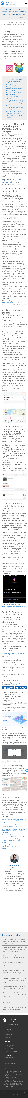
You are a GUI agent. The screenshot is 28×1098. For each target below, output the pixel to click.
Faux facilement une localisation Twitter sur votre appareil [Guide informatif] (14, 987)
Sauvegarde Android (9, 1063)
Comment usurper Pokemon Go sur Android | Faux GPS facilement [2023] (13, 956)
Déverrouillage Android (10, 1057)
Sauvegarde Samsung (9, 1043)
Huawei (16, 1074)
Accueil (3, 22)
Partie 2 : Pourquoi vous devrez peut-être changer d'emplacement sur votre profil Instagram (14, 87)
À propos (6, 1031)
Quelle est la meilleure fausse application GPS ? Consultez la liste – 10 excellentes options (14, 980)
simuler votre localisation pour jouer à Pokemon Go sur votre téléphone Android (13, 180)
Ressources (10, 22)
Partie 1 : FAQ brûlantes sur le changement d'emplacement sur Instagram (15, 81)
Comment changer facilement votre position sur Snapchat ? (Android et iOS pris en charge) (14, 964)
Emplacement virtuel (20, 22)
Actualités (13, 1086)
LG (5, 1072)
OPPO (19, 1077)
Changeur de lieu (8, 1059)
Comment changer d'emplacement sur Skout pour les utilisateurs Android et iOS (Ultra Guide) (14, 994)
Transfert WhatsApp (9, 1062)
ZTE (12, 1077)
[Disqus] (14, 913)
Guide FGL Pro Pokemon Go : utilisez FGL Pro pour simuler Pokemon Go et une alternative (13, 830)
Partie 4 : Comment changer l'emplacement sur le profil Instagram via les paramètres (15, 102)
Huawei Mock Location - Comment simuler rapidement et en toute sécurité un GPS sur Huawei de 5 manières (15, 949)
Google (15, 1077)
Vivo (6, 1078)
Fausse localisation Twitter (10, 665)
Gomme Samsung (8, 1048)
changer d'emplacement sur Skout (12, 301)
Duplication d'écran (14, 1084)
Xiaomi (20, 1074)
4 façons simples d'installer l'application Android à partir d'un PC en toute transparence (13, 840)
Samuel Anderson (10, 18)
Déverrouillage (8, 1081)
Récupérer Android (9, 1065)
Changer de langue (13, 1024)
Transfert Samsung (9, 1046)
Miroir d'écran (7, 1060)
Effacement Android (10, 1080)
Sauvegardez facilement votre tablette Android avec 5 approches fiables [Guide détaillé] (13, 846)
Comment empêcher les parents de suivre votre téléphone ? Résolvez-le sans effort (14, 835)
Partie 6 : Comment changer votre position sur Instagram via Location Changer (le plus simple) (15, 114)
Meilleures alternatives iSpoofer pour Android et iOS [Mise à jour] (13, 1002)
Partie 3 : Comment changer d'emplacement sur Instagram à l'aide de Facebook (14, 95)
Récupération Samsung (10, 1045)
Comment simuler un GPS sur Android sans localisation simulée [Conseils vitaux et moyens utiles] (14, 941)
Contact (6, 1033)
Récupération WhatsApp (10, 1051)
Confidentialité (8, 1034)
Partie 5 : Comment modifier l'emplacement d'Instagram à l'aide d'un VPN (15, 107)
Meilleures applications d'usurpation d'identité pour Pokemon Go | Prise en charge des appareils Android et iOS (14, 972)
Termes (6, 1036)
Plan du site (7, 1037)
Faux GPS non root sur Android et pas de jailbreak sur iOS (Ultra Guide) (14, 1008)
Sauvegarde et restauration (11, 1049)
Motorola (10, 1074)
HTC (20, 1072)
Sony (6, 1074)
